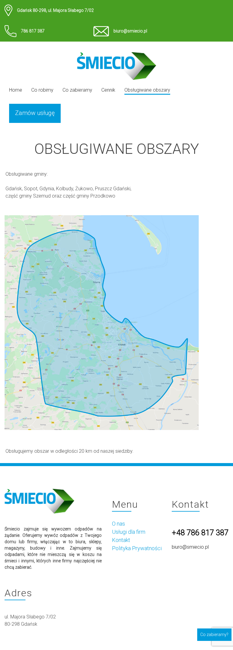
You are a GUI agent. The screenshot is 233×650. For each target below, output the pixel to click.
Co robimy (42, 90)
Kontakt (121, 540)
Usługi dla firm (128, 532)
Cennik (108, 90)
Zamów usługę (35, 113)
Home (15, 90)
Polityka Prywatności (137, 548)
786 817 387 (33, 31)
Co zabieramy (77, 90)
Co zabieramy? (214, 634)
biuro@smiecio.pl (130, 31)
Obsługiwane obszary (147, 90)
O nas (118, 523)
